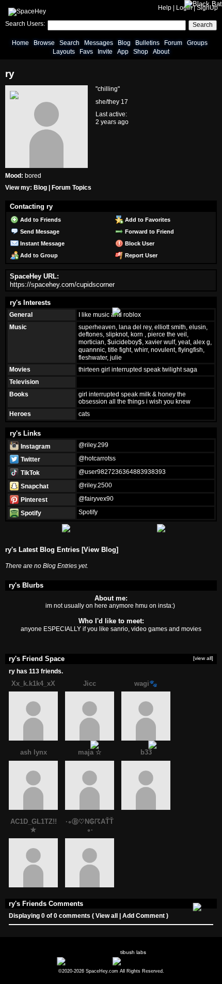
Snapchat (34, 486)
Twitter (29, 459)
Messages (98, 43)
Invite (105, 51)
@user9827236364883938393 (122, 471)
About (161, 51)
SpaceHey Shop (140, 965)
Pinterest (33, 499)
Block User (138, 243)
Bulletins (147, 43)
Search (203, 24)
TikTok (29, 472)
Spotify (30, 513)
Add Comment (143, 915)
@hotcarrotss (97, 458)
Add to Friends (40, 220)
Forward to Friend (148, 231)
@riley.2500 (95, 485)
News (32, 965)
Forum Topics (71, 187)
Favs (86, 51)
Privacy (159, 965)
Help (164, 7)
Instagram (35, 446)
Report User (140, 255)
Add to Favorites (146, 220)
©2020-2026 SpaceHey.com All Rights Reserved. (111, 971)
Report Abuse (79, 965)
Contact (202, 965)
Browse (44, 43)
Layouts (64, 51)
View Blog (100, 550)
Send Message (39, 231)
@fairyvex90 (96, 498)
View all (107, 915)
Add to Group (38, 255)
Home (20, 43)
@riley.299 (93, 445)
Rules (50, 965)
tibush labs (133, 952)
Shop (140, 51)
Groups (197, 43)
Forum (173, 43)
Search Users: (25, 23)
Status (108, 965)
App (123, 51)
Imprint (180, 965)
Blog (124, 43)
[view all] (203, 658)
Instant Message (42, 243)
